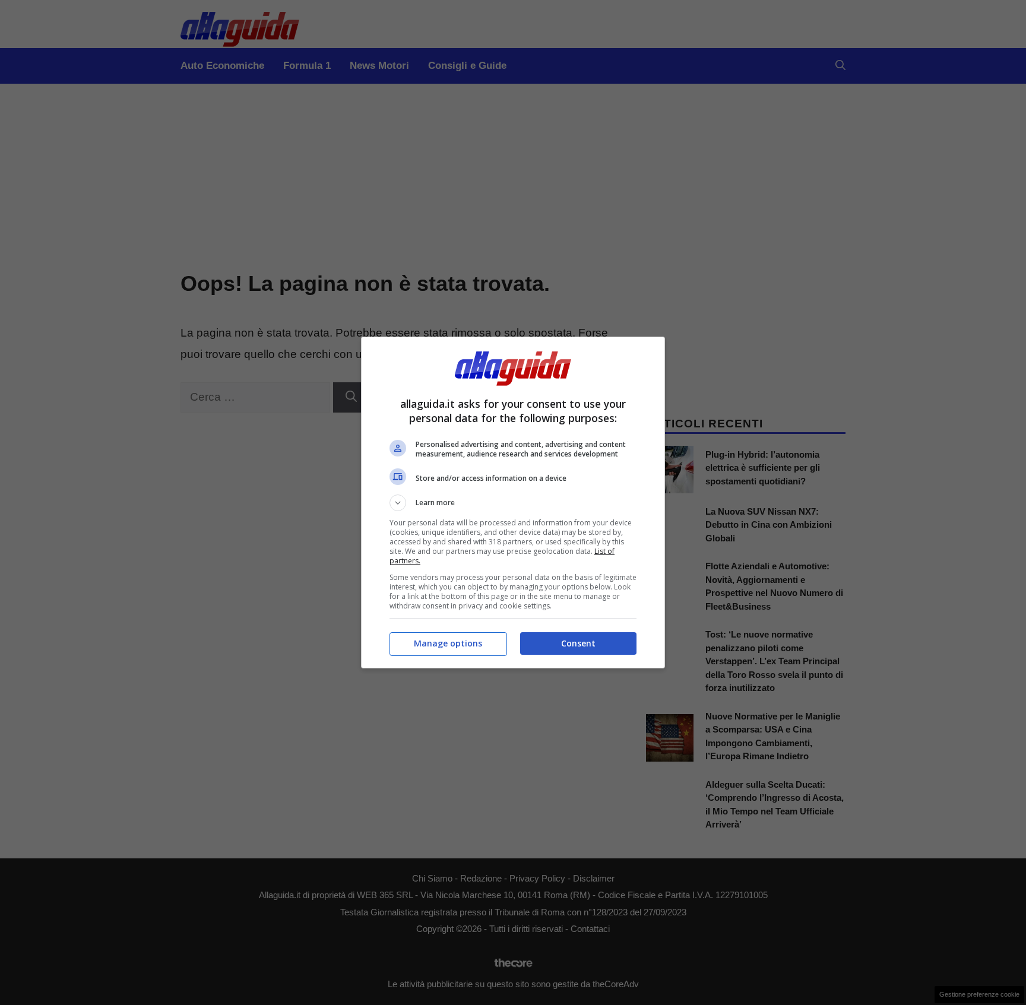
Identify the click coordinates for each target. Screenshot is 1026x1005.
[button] (513, 502)
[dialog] (513, 502)
